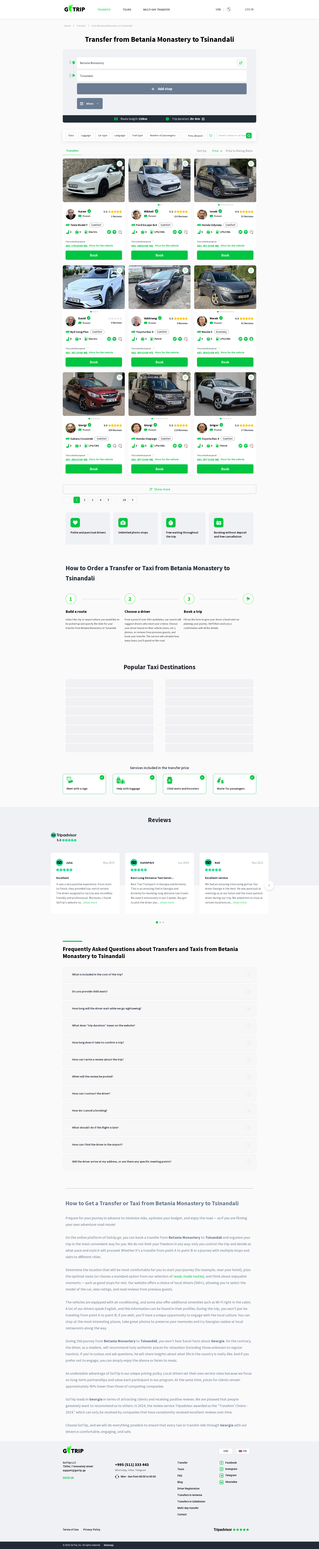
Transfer (81, 25)
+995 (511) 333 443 (132, 1464)
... (116, 500)
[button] (132, 180)
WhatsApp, (121, 1470)
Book (94, 255)
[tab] (159, 975)
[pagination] (67, 500)
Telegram (140, 1470)
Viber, (131, 1470)
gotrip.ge (68, 1477)
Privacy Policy (91, 1529)
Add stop (165, 88)
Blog (180, 1482)
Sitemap (109, 1545)
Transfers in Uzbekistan (191, 1501)
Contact (182, 1514)
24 (124, 500)
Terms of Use (71, 1529)
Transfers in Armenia (189, 1495)
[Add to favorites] (120, 164)
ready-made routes (188, 1276)
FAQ (179, 1475)
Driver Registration (188, 1488)
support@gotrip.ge (74, 1470)
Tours (180, 1469)
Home (67, 25)
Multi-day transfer (188, 1507)
